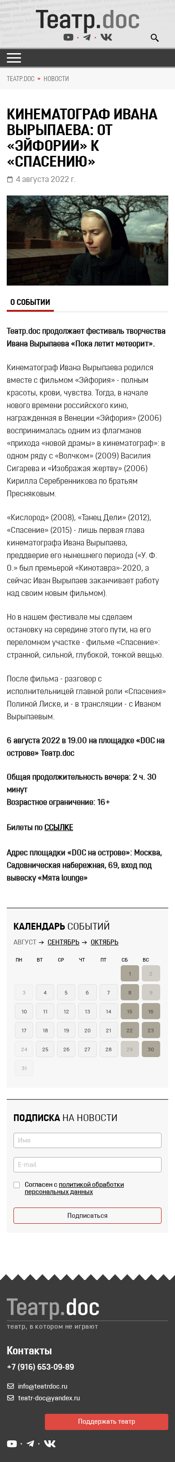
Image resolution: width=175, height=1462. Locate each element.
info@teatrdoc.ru (42, 1386)
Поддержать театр (106, 1422)
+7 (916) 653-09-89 (40, 1368)
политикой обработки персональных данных (74, 1188)
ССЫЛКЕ (58, 828)
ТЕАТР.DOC (21, 79)
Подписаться (87, 1216)
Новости (56, 79)
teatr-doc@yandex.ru (49, 1398)
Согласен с (74, 1188)
